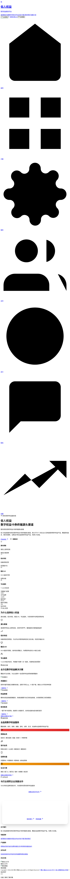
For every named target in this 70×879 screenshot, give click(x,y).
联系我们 (28, 15)
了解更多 (3, 688)
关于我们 (22, 15)
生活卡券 (20, 846)
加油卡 (30, 846)
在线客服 (5, 17)
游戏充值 (25, 846)
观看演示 (15, 539)
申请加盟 (38, 819)
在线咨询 (3, 854)
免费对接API (14, 17)
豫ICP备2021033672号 (47, 870)
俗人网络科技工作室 (61, 870)
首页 (2, 15)
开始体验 (3, 539)
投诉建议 (25, 854)
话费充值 (14, 846)
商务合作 (9, 854)
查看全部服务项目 (6, 775)
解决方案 (6, 15)
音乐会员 (9, 846)
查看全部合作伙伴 (34, 792)
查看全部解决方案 (6, 716)
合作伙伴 (17, 15)
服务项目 (11, 15)
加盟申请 (20, 854)
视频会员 (3, 846)
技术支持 (14, 854)
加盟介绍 (33, 15)
